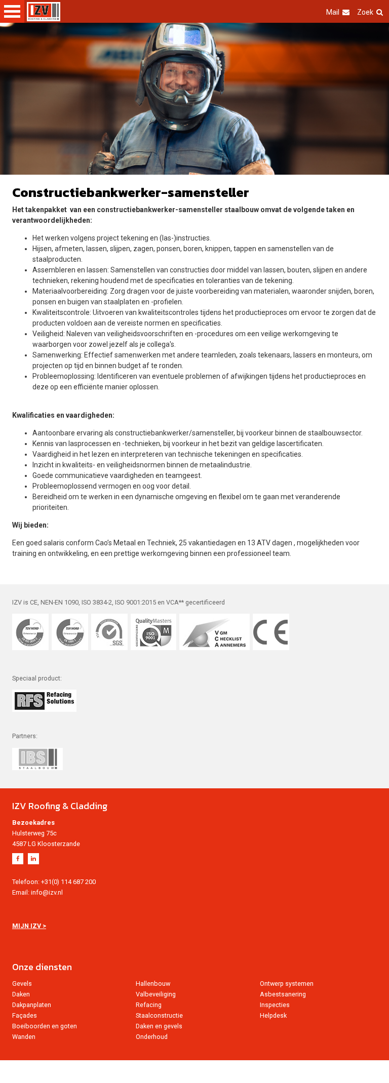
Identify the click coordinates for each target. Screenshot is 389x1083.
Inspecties (275, 1005)
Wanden (23, 1036)
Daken (21, 994)
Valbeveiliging (156, 994)
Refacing (149, 1005)
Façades (24, 1015)
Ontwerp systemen (287, 983)
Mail (332, 12)
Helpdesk (273, 1015)
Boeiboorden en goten (44, 1026)
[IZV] (43, 11)
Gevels (22, 983)
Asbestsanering (283, 994)
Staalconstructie (159, 1015)
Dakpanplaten (31, 1005)
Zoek (365, 12)
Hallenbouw (153, 983)
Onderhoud (152, 1036)
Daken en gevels (159, 1026)
